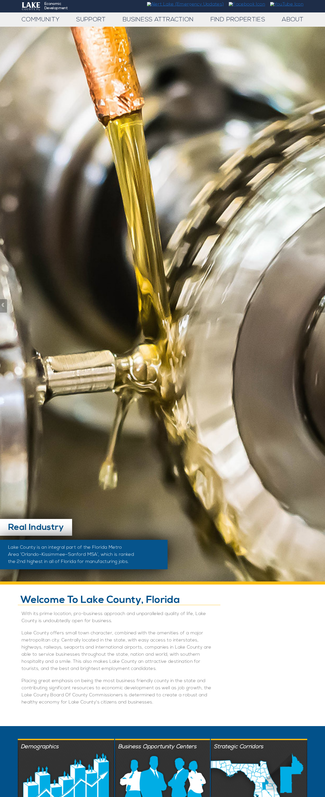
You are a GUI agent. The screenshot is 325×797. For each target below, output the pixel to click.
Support (91, 19)
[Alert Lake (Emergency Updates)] (183, 4)
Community (40, 19)
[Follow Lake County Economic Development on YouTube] (284, 4)
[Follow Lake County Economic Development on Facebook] (245, 4)
